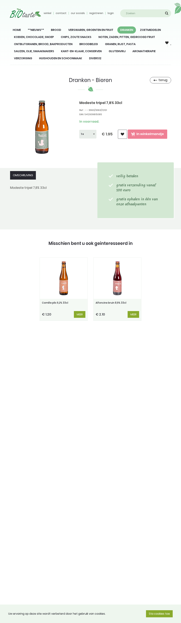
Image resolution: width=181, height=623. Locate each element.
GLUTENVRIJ (117, 51)
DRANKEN (126, 30)
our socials (78, 13)
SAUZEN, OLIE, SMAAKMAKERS (34, 51)
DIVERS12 (95, 58)
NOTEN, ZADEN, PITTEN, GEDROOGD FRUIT (126, 37)
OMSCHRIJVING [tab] (23, 175)
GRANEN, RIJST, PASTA (120, 44)
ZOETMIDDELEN (150, 30)
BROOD (56, 30)
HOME (17, 30)
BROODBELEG (88, 44)
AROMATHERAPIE (144, 51)
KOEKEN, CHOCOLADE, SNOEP (34, 37)
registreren (96, 13)
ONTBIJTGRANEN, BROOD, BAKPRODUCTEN (43, 44)
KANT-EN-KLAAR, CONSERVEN (81, 51)
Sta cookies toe (159, 614)
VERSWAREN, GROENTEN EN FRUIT (90, 30)
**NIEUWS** (36, 30)
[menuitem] (17, 30)
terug (163, 80)
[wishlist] (122, 134)
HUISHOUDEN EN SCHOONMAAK (60, 58)
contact (61, 13)
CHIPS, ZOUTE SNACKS (76, 37)
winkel (47, 13)
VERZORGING (23, 58)
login (111, 13)
